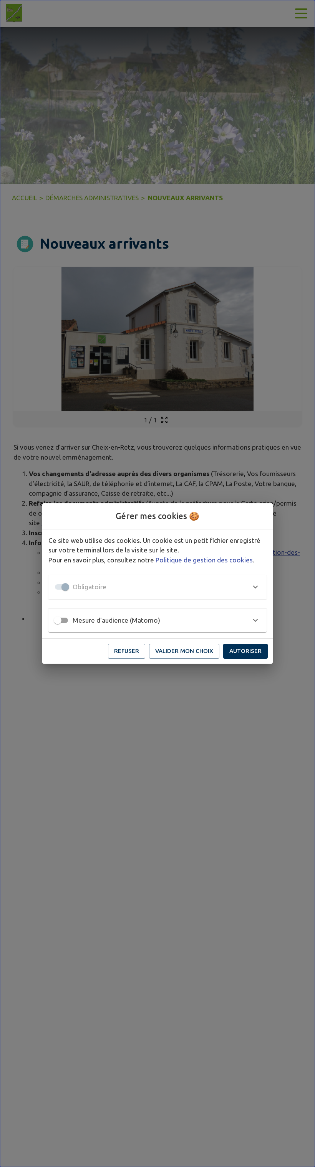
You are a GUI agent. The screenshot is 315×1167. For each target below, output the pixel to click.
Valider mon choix (184, 651)
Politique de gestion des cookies (204, 560)
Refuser (126, 651)
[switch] (57, 620)
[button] (157, 587)
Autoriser (245, 651)
